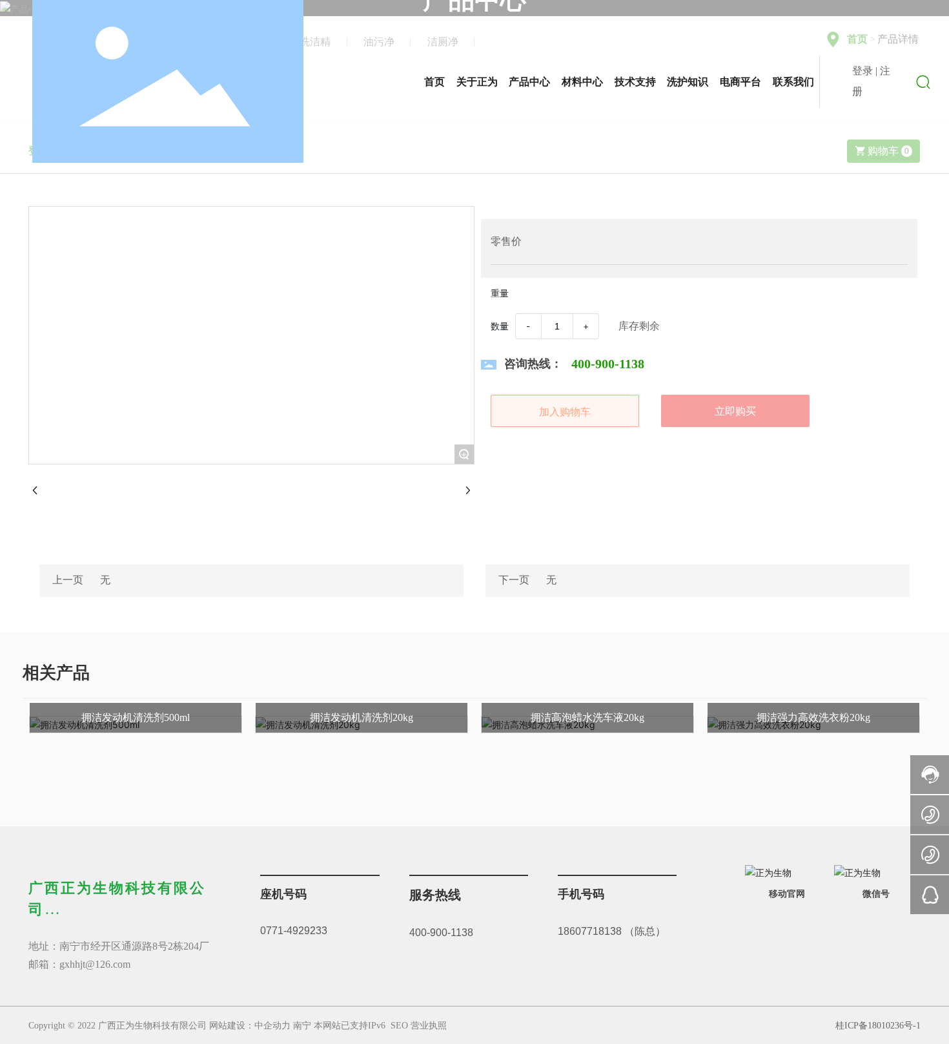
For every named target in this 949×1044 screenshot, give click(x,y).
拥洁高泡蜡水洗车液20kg (587, 717)
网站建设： (231, 1025)
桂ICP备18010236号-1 (878, 1025)
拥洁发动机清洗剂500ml (135, 717)
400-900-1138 (441, 932)
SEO (399, 1025)
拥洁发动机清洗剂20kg (361, 717)
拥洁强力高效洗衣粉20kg (813, 717)
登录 (863, 70)
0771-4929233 (293, 930)
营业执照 (429, 1025)
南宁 (302, 1025)
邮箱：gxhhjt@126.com (79, 964)
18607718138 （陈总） (612, 931)
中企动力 (272, 1025)
